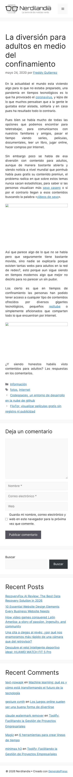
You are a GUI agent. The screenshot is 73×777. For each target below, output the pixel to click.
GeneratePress (57, 771)
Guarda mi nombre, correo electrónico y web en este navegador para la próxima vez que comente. (37, 519)
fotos (13, 390)
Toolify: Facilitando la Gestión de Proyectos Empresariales (32, 721)
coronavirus (44, 97)
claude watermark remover (24, 715)
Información (18, 384)
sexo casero (52, 188)
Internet (24, 390)
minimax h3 (13, 749)
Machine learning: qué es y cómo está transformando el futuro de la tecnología (36, 688)
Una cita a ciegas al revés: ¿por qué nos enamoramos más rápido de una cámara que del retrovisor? (34, 637)
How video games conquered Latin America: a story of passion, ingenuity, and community (35, 622)
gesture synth (15, 701)
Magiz (9, 735)
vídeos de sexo (48, 197)
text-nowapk (14, 682)
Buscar (10, 557)
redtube (54, 306)
